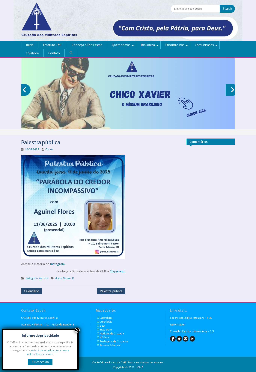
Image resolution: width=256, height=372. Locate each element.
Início (30, 45)
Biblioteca (148, 45)
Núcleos (43, 278)
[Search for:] (203, 8)
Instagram (57, 264)
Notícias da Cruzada (112, 333)
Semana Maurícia (110, 345)
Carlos (49, 149)
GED (102, 325)
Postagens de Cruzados (114, 341)
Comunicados (204, 45)
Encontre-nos (174, 45)
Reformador (177, 324)
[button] (71, 53)
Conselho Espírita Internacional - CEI (192, 331)
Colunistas (106, 321)
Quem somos (121, 45)
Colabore (32, 53)
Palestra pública (111, 291)
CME (140, 367)
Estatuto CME (52, 45)
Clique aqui (117, 271)
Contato (54, 53)
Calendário (31, 291)
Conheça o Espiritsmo (87, 45)
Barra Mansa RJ (64, 278)
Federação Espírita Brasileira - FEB (191, 317)
